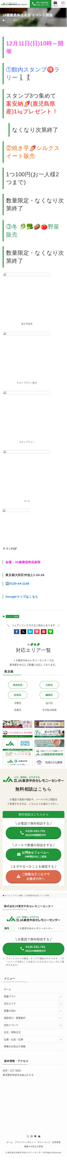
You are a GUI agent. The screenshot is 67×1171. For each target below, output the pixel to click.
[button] (16, 631)
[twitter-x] (27, 1136)
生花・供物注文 (12, 1032)
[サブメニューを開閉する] (60, 996)
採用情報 (56, 1142)
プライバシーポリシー (25, 1142)
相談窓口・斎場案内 (14, 1018)
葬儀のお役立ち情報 (14, 1046)
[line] (35, 1136)
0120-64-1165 (19, 583)
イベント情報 (12, 20)
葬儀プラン (10, 996)
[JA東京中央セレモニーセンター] (14, 4)
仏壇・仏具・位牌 (13, 1039)
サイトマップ (44, 1142)
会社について (11, 1025)
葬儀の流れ (10, 1011)
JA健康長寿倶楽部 (28, 562)
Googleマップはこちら (21, 596)
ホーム (7, 989)
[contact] (39, 1136)
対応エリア (10, 1003)
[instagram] (31, 1136)
